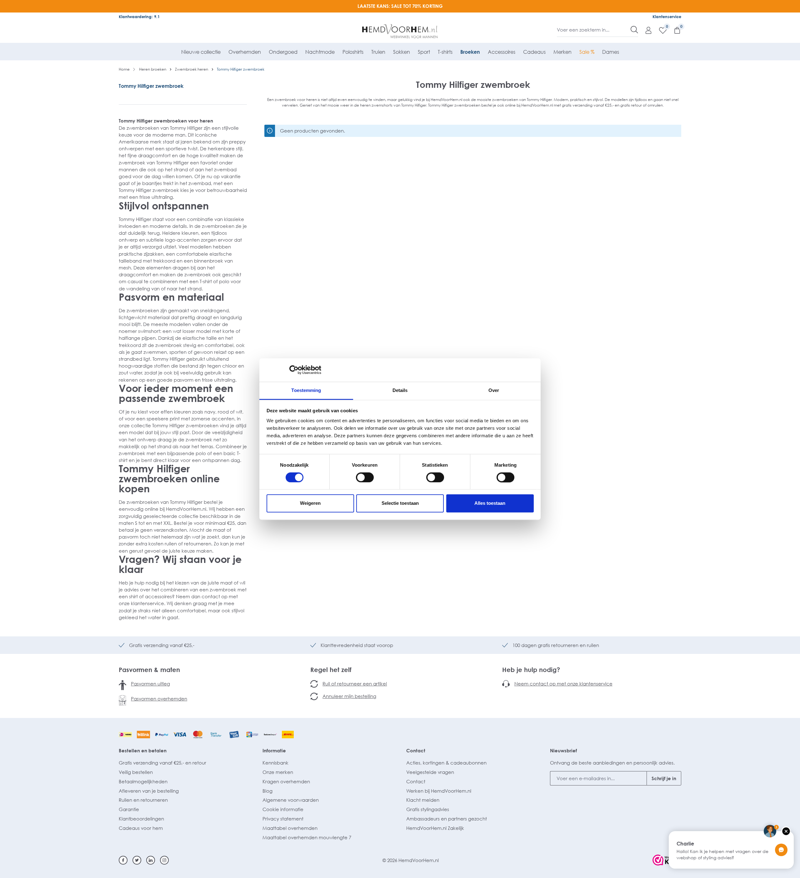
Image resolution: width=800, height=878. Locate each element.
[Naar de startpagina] (400, 31)
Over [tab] (493, 390)
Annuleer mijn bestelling (349, 696)
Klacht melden (422, 800)
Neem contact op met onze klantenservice (563, 683)
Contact (415, 750)
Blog (267, 791)
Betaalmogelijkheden (143, 781)
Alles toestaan (489, 503)
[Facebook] (123, 860)
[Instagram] (164, 860)
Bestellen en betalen (143, 750)
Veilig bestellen (136, 772)
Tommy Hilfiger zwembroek (151, 86)
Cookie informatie (282, 809)
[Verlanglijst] (659, 30)
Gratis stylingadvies (427, 809)
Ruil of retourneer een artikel (354, 683)
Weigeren (310, 503)
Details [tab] (400, 390)
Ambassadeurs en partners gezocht (446, 818)
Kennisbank (275, 762)
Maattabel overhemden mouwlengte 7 (306, 837)
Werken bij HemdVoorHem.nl (438, 791)
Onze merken (277, 772)
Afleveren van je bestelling (149, 791)
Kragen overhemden (286, 781)
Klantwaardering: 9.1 (139, 16)
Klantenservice (666, 16)
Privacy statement (282, 818)
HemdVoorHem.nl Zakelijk (435, 828)
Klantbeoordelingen (141, 818)
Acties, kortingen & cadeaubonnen (446, 762)
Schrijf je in (664, 778)
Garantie (129, 809)
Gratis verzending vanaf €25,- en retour (162, 762)
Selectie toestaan (400, 503)
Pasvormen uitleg (150, 683)
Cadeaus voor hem (141, 828)
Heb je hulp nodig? (531, 669)
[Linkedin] (150, 860)
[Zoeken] (634, 29)
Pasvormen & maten (149, 669)
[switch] (365, 477)
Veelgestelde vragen (430, 772)
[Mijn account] (645, 30)
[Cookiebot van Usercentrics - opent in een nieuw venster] (294, 369)
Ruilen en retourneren (143, 800)
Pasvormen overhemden (159, 698)
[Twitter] (136, 860)
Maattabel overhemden (290, 828)
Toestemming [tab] (306, 390)
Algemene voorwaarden (290, 800)
